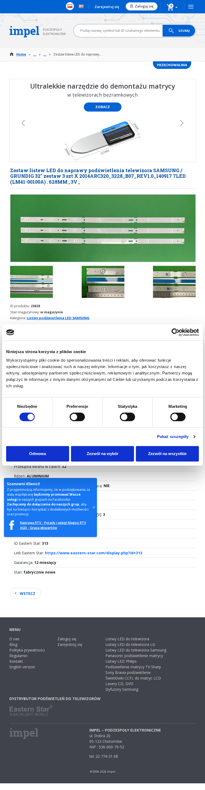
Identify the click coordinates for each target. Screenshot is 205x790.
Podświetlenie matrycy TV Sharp (133, 666)
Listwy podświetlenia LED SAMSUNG (58, 317)
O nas (14, 638)
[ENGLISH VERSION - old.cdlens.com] (81, 6)
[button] (172, 7)
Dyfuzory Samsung (121, 689)
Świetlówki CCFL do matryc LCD (133, 678)
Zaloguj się (144, 6)
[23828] (31, 284)
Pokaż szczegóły (173, 436)
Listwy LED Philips (121, 661)
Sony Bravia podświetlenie (128, 672)
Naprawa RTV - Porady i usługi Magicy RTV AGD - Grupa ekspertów (53, 525)
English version (22, 666)
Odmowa (37, 453)
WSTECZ (27, 593)
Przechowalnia (172, 64)
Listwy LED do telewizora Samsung (135, 650)
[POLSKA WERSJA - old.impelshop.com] (70, 6)
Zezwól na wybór (103, 453)
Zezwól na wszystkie (167, 453)
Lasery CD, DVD (119, 683)
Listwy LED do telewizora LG (130, 644)
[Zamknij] (94, 507)
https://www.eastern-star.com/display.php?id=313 (93, 552)
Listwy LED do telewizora (127, 638)
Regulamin (18, 655)
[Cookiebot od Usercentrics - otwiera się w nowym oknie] (175, 332)
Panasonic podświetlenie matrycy (134, 655)
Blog (13, 644)
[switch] (77, 417)
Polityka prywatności (27, 650)
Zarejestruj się (106, 6)
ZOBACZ (102, 106)
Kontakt (16, 661)
